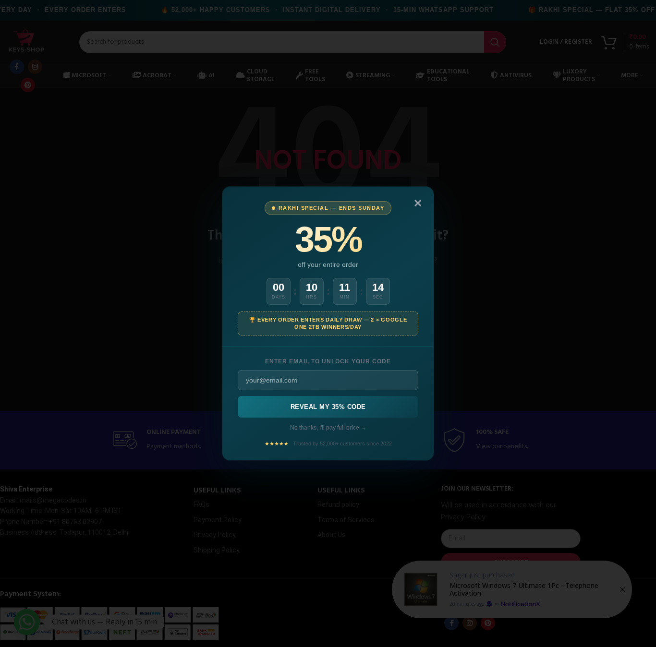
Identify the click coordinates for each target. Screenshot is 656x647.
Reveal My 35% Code (328, 406)
